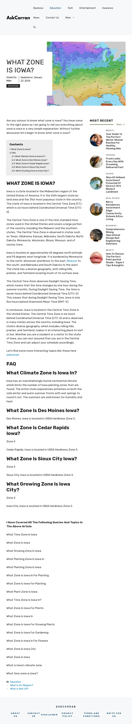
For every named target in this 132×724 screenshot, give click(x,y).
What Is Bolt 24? (19, 688)
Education (55, 8)
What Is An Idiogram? (21, 685)
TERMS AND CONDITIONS (91, 714)
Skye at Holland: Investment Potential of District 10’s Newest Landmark (115, 184)
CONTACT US (34, 714)
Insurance (107, 8)
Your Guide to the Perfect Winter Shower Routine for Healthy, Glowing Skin (114, 141)
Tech (70, 8)
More (68, 17)
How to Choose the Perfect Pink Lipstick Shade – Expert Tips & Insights (115, 259)
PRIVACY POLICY (67, 714)
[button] (34, 27)
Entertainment (87, 8)
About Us (15, 714)
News (36, 17)
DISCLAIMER (49, 715)
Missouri (72, 260)
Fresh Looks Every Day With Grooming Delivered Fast (115, 163)
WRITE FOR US (114, 714)
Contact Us (52, 17)
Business (38, 8)
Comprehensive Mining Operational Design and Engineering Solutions (115, 236)
